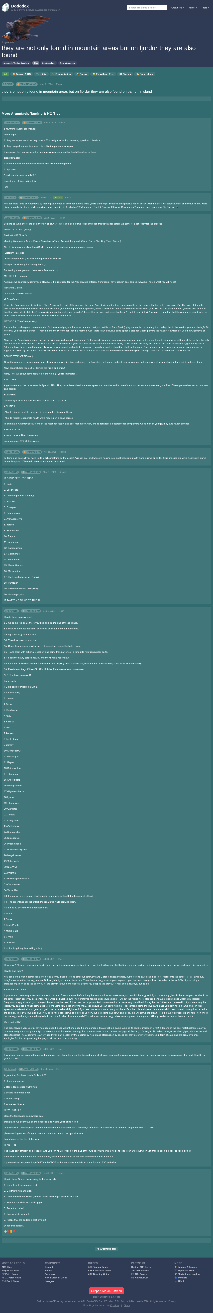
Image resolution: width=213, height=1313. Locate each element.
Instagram (50, 1281)
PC (105, 1301)
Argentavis (8, 42)
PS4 (117, 1301)
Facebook (50, 1274)
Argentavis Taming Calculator (16, 63)
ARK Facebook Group (56, 1278)
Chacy (127, 1305)
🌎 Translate (180, 1278)
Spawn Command (67, 63)
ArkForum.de (141, 1278)
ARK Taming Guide (98, 1267)
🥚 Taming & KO (26, 84)
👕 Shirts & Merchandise (187, 1274)
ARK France (141, 1274)
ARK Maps (7, 1267)
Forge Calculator (10, 1270)
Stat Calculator (48, 63)
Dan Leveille (137, 1301)
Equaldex (114, 1305)
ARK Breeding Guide (98, 1274)
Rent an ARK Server (141, 1267)
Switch (123, 1301)
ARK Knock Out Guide (99, 1270)
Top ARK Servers (140, 1270)
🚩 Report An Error (184, 1270)
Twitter (48, 1270)
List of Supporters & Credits (106, 1297)
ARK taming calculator (62, 1301)
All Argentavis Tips (106, 1249)
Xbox (111, 1301)
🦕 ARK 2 (179, 1281)
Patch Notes (11, 1274)
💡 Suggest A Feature (185, 1267)
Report (59, 84)
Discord (49, 1267)
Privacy (172, 1301)
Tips (36, 63)
